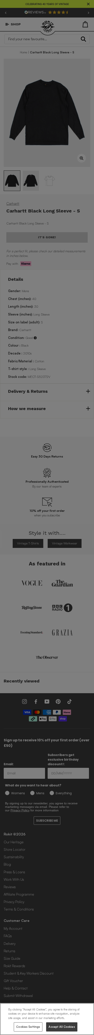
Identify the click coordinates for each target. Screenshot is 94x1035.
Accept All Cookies (62, 1026)
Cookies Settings (28, 1026)
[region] (47, 1019)
